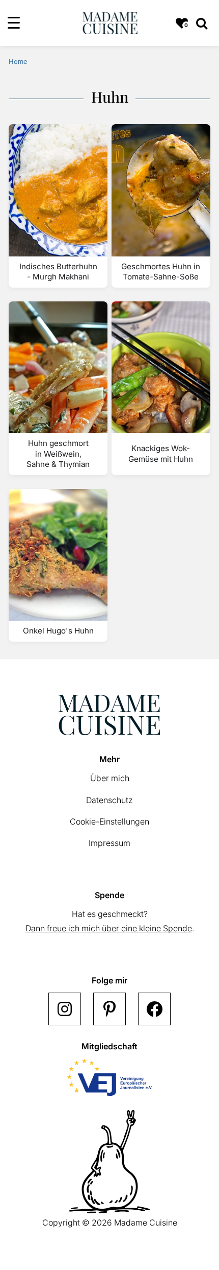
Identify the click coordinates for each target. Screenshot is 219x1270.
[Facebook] (154, 1009)
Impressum (109, 843)
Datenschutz (109, 800)
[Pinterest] (109, 1009)
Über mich (109, 778)
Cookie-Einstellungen (109, 821)
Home (18, 61)
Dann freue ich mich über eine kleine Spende (108, 928)
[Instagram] (64, 1009)
